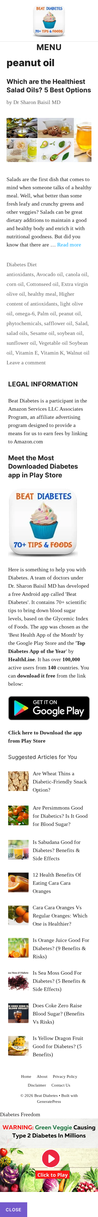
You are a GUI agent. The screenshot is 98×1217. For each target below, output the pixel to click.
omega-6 (25, 313)
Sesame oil (42, 333)
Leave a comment (26, 362)
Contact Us (60, 1085)
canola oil (76, 274)
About (42, 1076)
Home (26, 1076)
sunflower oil (21, 343)
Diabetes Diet (22, 264)
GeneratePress (49, 1101)
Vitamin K (52, 353)
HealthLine (21, 659)
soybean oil (69, 333)
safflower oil (58, 323)
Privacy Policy (65, 1076)
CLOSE (14, 1209)
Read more (69, 245)
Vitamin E (26, 353)
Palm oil (46, 313)
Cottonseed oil (42, 284)
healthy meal (42, 294)
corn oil (15, 284)
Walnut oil (78, 353)
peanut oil (70, 313)
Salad (81, 323)
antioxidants (20, 274)
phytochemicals (24, 323)
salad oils (17, 333)
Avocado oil (49, 274)
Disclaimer (37, 1085)
